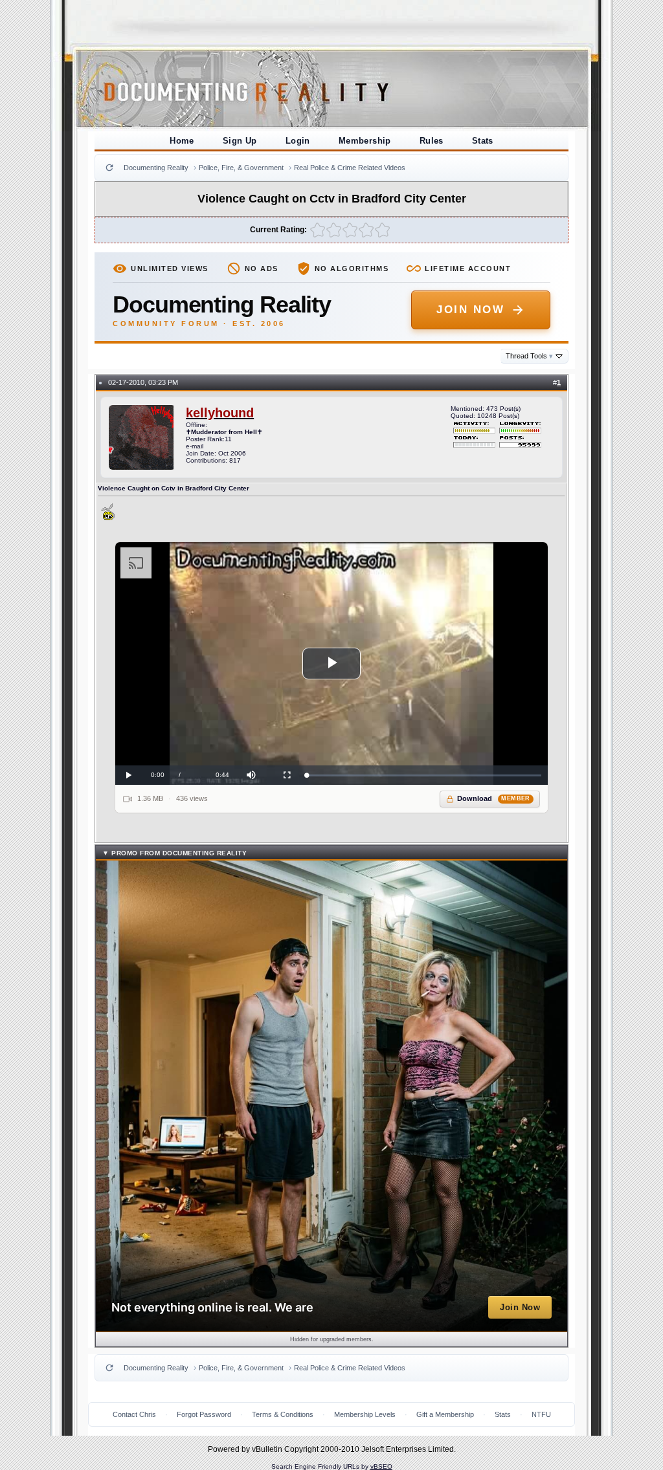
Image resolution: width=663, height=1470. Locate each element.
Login (298, 141)
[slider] (423, 775)
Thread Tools (529, 356)
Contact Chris (134, 1414)
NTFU (541, 1414)
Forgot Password (204, 1414)
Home (182, 141)
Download (493, 798)
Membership (365, 141)
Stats (482, 141)
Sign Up (240, 141)
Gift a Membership (445, 1414)
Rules (432, 141)
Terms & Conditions (282, 1414)
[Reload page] (109, 168)
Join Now (470, 309)
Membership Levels (365, 1414)
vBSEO (381, 1466)
